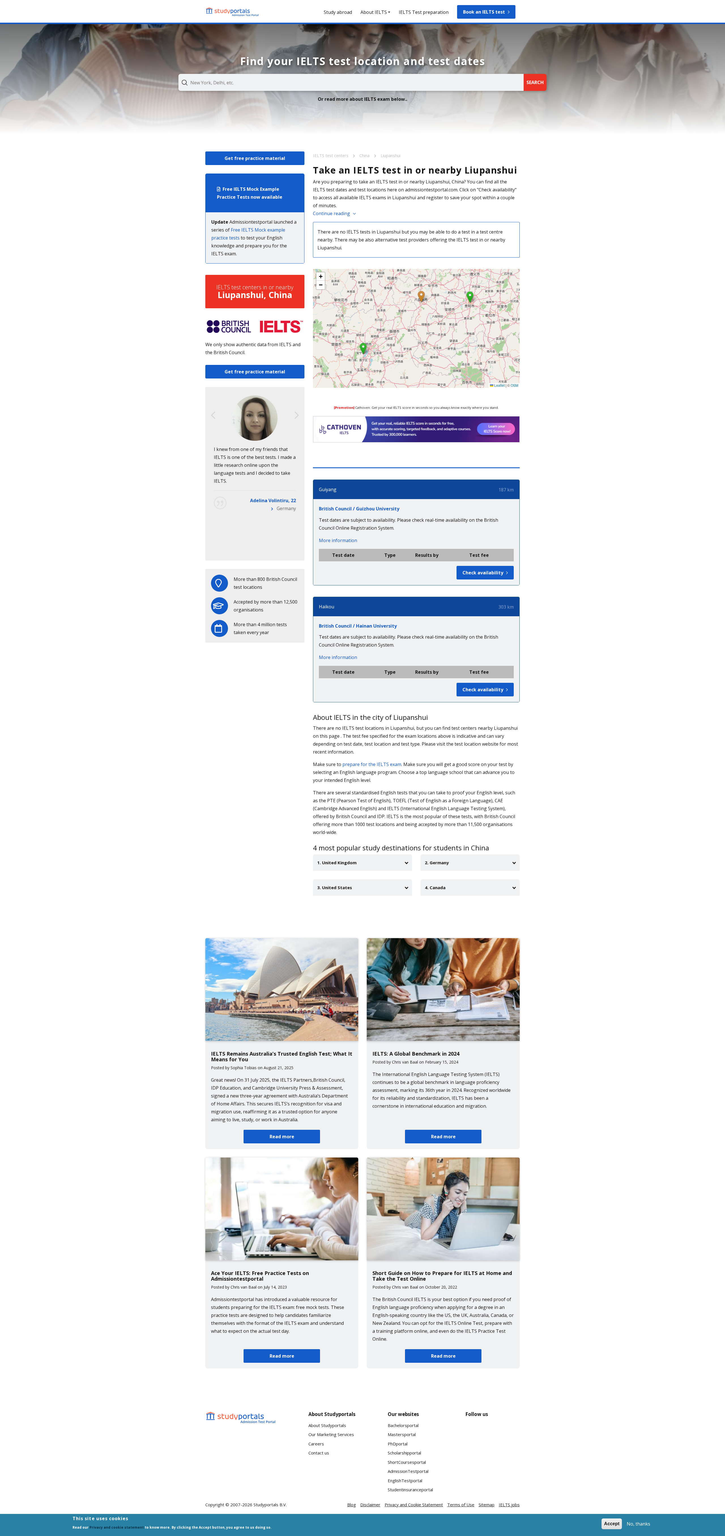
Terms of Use (460, 1504)
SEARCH (535, 82)
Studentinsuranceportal (410, 1489)
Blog (351, 1504)
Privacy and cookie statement (116, 1527)
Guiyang (327, 489)
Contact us (318, 1453)
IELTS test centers (331, 155)
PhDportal (398, 1444)
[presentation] (213, 415)
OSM (514, 385)
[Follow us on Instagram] (492, 1452)
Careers (316, 1444)
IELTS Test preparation (424, 12)
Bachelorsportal (403, 1425)
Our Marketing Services (331, 1434)
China (365, 155)
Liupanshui (390, 155)
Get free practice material (255, 158)
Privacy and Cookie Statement (414, 1504)
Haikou (326, 607)
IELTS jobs (509, 1504)
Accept (611, 1523)
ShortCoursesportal (407, 1462)
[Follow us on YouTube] (511, 1431)
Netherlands (282, 548)
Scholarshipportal (404, 1453)
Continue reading (331, 213)
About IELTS (374, 12)
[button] (421, 296)
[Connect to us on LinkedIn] (492, 1431)
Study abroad (338, 12)
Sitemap (486, 1504)
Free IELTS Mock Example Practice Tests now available (249, 193)
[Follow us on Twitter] (474, 1452)
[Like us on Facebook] (474, 1431)
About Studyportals (327, 1425)
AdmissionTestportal (408, 1471)
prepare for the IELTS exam (371, 764)
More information (338, 540)
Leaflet (499, 385)
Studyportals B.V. (270, 1504)
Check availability (482, 573)
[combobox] (351, 82)
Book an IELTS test (484, 12)
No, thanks (638, 1524)
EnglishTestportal (405, 1480)
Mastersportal (402, 1434)
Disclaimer (370, 1504)
